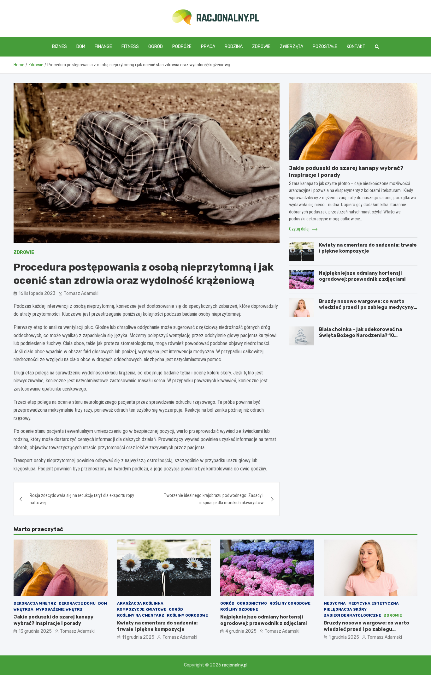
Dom (80, 46)
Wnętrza (23, 609)
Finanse (103, 46)
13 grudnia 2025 (35, 631)
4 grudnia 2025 (241, 631)
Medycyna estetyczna (373, 603)
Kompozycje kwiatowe (141, 609)
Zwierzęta (291, 46)
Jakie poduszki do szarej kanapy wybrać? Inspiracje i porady (53, 620)
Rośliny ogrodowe (187, 615)
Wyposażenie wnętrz (59, 609)
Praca (208, 46)
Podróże (182, 46)
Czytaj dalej (299, 228)
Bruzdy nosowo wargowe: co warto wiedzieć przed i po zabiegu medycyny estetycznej (366, 307)
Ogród (155, 46)
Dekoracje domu (77, 603)
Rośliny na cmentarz (140, 615)
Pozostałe (325, 46)
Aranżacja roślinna (140, 603)
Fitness (130, 46)
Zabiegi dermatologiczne (352, 615)
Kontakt (356, 46)
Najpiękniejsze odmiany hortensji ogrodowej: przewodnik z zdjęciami (362, 276)
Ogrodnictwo (252, 603)
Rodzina (234, 46)
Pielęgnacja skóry (345, 609)
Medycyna (335, 603)
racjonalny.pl (234, 665)
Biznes (59, 46)
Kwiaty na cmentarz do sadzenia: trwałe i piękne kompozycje (368, 248)
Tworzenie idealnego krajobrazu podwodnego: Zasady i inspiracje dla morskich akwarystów (213, 499)
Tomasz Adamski (81, 293)
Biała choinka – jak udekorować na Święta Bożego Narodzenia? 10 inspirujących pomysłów (360, 335)
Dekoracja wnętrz (35, 603)
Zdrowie (261, 46)
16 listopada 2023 (37, 293)
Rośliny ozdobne (239, 609)
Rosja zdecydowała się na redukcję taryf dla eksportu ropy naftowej (82, 499)
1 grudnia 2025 (344, 637)
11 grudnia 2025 (138, 637)
